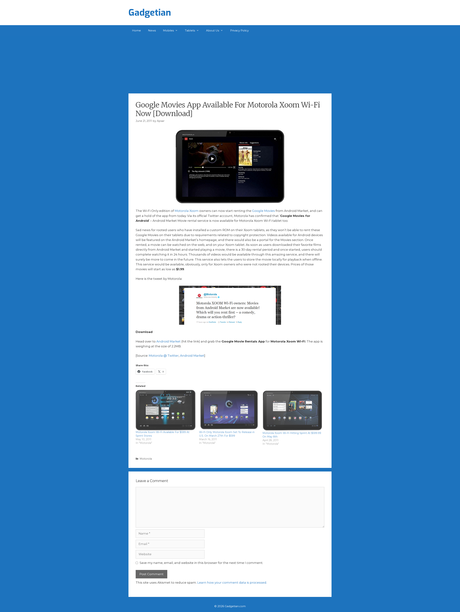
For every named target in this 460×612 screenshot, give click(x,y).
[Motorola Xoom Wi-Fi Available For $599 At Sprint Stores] (166, 410)
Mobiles (168, 30)
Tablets (190, 30)
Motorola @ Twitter (164, 355)
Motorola (146, 458)
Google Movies (263, 211)
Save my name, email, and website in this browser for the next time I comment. (201, 563)
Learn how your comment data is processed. (232, 582)
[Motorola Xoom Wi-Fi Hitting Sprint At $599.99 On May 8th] (292, 410)
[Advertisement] (230, 63)
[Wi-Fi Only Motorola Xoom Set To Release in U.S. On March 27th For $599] (229, 410)
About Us (212, 30)
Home (136, 30)
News (152, 30)
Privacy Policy (239, 30)
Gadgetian (149, 13)
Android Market (168, 341)
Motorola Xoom (187, 211)
